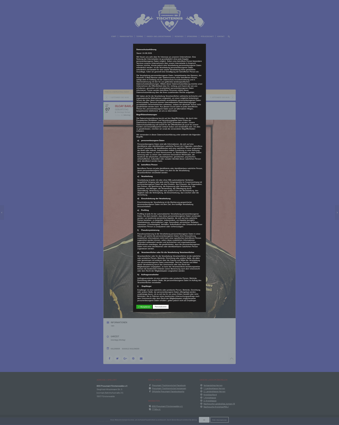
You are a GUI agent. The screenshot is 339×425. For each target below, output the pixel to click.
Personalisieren (161, 307)
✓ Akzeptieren (144, 307)
